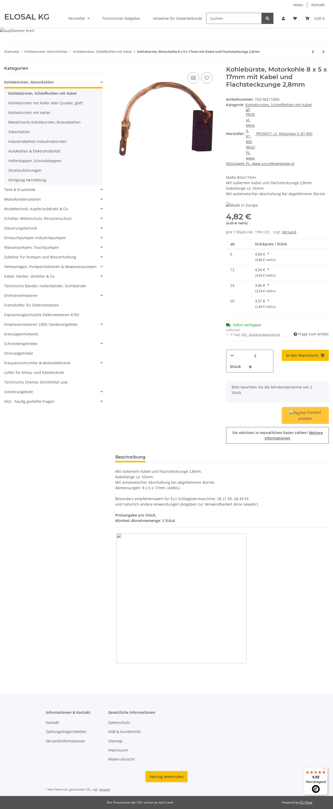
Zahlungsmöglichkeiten (66, 731)
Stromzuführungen (25, 170)
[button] (283, 18)
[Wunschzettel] (295, 18)
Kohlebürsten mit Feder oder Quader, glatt (45, 102)
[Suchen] (267, 18)
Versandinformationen (65, 740)
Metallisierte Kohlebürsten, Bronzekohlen (44, 122)
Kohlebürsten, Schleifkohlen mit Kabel (278, 104)
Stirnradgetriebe (18, 353)
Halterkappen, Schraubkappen (34, 160)
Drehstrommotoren (21, 295)
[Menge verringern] (232, 355)
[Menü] (325, 770)
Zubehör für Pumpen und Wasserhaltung (40, 256)
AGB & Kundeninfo (124, 731)
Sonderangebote (18, 391)
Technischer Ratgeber (121, 18)
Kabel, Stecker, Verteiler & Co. (29, 276)
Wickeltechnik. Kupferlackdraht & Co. (36, 208)
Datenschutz (119, 722)
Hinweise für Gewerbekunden (179, 18)
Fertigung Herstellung (27, 179)
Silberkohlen (19, 131)
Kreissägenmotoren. (21, 334)
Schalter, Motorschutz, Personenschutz (38, 218)
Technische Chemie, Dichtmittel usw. (36, 382)
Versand (289, 232)
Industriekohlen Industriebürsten (37, 141)
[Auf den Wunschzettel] (207, 78)
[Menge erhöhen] (250, 366)
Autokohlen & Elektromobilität (34, 151)
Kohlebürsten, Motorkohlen (29, 82)
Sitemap (115, 740)
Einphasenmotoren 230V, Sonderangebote (41, 324)
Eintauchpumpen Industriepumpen (35, 237)
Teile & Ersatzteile (19, 189)
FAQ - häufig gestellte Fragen (29, 401)
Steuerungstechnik (20, 228)
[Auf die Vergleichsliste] (193, 78)
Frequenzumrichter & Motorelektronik (37, 362)
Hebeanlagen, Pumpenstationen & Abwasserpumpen (50, 266)
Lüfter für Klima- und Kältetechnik (34, 372)
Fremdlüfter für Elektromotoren (31, 305)
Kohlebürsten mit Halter (29, 112)
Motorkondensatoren (22, 199)
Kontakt (318, 4)
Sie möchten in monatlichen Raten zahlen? (277, 435)
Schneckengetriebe (20, 343)
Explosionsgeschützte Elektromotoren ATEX (41, 314)
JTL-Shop (306, 802)
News (298, 4)
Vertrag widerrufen (166, 776)
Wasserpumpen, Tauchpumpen (31, 247)
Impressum (118, 750)
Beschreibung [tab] (130, 457)
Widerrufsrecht (121, 759)
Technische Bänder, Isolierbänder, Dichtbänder (45, 285)
